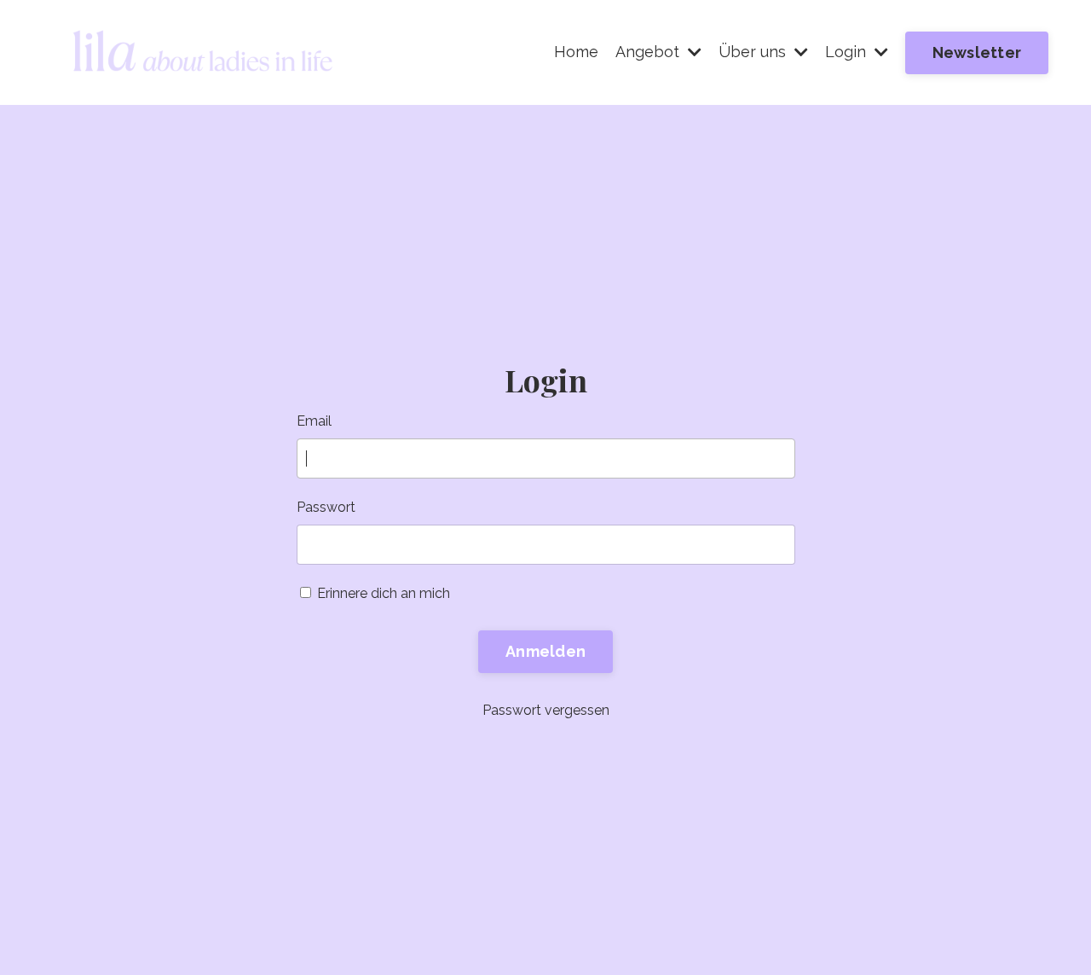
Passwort (326, 507)
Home (576, 52)
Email (314, 421)
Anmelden (545, 651)
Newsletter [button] (977, 52)
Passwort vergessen (545, 710)
